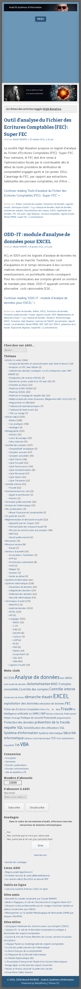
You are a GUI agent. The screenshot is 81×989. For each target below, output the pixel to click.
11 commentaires (49, 327)
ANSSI (68, 677)
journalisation (61, 321)
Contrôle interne (13, 484)
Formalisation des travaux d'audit (26, 526)
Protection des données (20, 593)
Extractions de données (54, 204)
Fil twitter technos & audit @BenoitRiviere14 (27, 875)
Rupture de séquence (20, 327)
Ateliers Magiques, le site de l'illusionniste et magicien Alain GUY (38, 902)
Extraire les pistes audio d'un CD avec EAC (30, 381)
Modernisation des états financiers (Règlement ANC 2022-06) (40, 399)
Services (13, 572)
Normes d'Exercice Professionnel (61, 713)
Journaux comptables (50, 213)
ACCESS (9, 678)
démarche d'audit (38, 697)
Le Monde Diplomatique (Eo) (19, 958)
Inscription (10, 757)
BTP (11, 558)
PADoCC (7, 717)
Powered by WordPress (34, 983)
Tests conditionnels (65, 738)
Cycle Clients (15, 459)
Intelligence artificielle (16, 713)
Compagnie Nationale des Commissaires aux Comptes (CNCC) (37, 926)
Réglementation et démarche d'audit (23, 519)
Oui (9, 832)
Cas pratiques (16, 423)
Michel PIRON (10, 217)
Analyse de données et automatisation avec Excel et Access (39, 363)
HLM (11, 565)
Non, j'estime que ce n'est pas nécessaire (28, 835)
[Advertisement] (40, 53)
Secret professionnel (19, 537)
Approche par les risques (21, 523)
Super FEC (22, 217)
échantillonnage (63, 317)
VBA (15, 661)
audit (6, 684)
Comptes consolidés (19, 455)
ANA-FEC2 (14, 604)
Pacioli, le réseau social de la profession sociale (28, 968)
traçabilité (35, 327)
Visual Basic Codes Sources (19, 972)
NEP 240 (48, 324)
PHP (15, 647)
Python (16, 650)
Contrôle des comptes (32, 204)
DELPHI (16, 632)
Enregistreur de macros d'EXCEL (25, 377)
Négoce (12, 569)
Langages (14, 618)
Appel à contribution (19, 494)
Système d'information (16, 579)
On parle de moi (13, 515)
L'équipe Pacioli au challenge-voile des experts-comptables (34, 943)
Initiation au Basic (18, 384)
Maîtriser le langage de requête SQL (27, 395)
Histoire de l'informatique (18, 505)
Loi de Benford (18, 324)
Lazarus (17, 636)
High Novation (33, 213)
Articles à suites (13, 360)
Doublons (50, 317)
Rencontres (11, 540)
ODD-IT (57, 324)
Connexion (10, 761)
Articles (13, 434)
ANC (62, 678)
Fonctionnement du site (17, 491)
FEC (14, 213)
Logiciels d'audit (43, 314)
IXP (10, 615)
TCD (53, 738)
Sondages (14, 427)
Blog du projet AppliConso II (18, 871)
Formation (15, 321)
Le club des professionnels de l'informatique (27, 947)
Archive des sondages (16, 862)
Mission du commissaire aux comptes (28, 530)
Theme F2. (54, 983)
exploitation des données (21, 703)
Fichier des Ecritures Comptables (22, 709)
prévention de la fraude (52, 722)
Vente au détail (17, 576)
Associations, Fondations (21, 554)
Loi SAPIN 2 (34, 713)
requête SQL (13, 727)
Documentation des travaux (36, 210)
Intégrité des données (20, 590)
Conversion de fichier (14, 697)
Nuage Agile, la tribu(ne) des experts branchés (29, 965)
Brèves (19, 204)
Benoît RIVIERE (20, 139)
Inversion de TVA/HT (44, 321)
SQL (15, 657)
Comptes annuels (18, 452)
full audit (21, 213)
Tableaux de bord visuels (21, 409)
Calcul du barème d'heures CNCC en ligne (26, 888)
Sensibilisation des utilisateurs (41, 727)
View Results (40, 855)
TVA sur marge (17, 413)
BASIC (16, 622)
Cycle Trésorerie (17, 480)
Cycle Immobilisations (20, 469)
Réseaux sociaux (13, 544)
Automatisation (38, 683)
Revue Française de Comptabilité (26, 512)
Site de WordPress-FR (15, 772)
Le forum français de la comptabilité (23, 950)
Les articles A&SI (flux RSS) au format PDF (26, 879)
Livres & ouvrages (18, 438)
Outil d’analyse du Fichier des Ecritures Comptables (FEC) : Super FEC (37, 127)
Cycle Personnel (17, 473)
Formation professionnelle (15, 314)
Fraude (32, 314)
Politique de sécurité (32, 717)
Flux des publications (16, 765)
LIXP (15, 640)
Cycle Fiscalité (16, 462)
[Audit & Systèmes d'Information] (40, 10)
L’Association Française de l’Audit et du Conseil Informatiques (36, 961)
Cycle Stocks (15, 476)
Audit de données (63, 207)
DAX (15, 629)
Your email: (9, 792)
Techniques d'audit (20, 207)
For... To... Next (53, 709)
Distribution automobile (21, 562)
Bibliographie (12, 430)
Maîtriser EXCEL (17, 391)
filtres (43, 709)
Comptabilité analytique (21, 448)
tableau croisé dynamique (37, 738)
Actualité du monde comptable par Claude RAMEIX (31, 898)
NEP (54, 314)
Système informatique (16, 583)
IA (74, 709)
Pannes (13, 498)
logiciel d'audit (67, 213)
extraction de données (51, 703)
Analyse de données (45, 207)
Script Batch (19, 654)
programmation (64, 717)
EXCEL (53, 210)
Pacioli (12, 547)
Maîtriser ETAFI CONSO (21, 388)
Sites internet (16, 441)
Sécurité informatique (20, 597)
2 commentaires (36, 217)
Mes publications (14, 508)
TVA (17, 745)
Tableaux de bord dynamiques (24, 406)
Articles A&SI (12, 416)
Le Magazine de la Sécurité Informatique (25, 954)
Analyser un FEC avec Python (23, 367)
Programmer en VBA (19, 402)
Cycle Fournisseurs (18, 466)
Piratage (16, 717)
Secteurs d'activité (14, 551)
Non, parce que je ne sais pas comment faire (29, 839)
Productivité (50, 717)
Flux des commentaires (17, 768)
